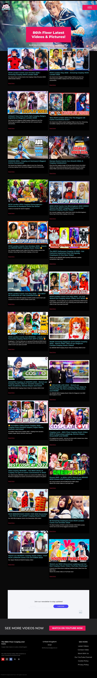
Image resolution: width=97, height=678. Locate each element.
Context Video (83, 650)
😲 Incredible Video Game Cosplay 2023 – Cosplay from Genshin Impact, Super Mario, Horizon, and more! (26, 427)
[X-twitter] (14, 659)
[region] (48, 674)
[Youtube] (2, 659)
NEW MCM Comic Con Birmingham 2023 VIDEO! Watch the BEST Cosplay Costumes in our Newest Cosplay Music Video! (69, 208)
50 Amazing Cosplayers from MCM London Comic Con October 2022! (67, 522)
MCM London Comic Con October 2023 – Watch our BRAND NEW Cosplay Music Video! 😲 (27, 247)
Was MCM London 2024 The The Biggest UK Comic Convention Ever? (67, 119)
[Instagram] (6, 659)
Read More (11, 83)
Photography (54, 4)
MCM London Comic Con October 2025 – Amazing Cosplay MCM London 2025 (24, 74)
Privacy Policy (83, 665)
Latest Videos (21, 4)
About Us (46, 10)
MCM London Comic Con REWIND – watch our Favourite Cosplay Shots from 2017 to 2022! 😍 (27, 338)
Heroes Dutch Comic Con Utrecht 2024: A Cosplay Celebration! (66, 162)
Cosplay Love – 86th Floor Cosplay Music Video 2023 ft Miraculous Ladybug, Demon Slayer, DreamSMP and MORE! (69, 434)
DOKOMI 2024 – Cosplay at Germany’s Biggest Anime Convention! (27, 162)
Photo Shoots (37, 4)
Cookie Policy (83, 661)
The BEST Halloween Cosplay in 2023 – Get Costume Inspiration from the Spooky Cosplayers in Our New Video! (67, 253)
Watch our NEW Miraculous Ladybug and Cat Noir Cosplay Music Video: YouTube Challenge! (68, 565)
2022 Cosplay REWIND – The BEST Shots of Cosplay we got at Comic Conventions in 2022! (27, 471)
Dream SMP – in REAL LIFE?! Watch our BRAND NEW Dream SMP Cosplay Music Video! (69, 478)
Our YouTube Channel (83, 657)
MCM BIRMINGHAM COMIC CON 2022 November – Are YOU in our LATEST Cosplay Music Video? (27, 515)
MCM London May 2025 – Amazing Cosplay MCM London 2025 (69, 74)
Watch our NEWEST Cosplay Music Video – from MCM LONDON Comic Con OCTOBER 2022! (27, 556)
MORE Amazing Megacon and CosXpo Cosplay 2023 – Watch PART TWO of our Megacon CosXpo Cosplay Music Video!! (68, 343)
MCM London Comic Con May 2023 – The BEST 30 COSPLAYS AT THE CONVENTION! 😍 (27, 294)
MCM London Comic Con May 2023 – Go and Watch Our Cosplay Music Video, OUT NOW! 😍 (69, 297)
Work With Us (71, 4)
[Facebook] (10, 659)
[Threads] (18, 659)
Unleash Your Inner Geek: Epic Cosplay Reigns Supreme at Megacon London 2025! (27, 117)
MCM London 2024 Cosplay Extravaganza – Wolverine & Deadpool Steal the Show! (25, 205)
